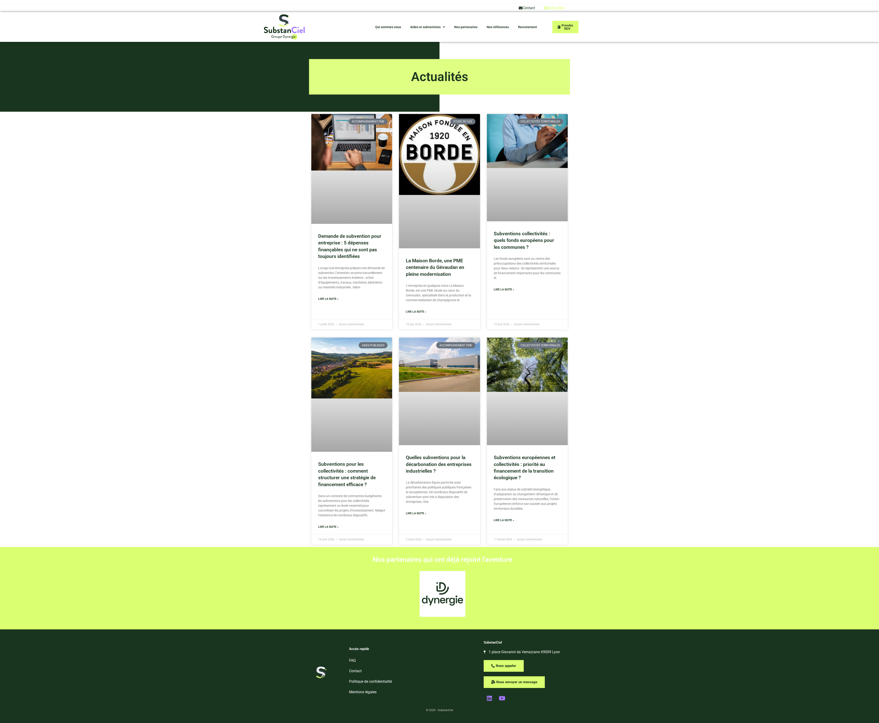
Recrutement (527, 27)
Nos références (498, 27)
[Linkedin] (489, 698)
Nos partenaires (465, 27)
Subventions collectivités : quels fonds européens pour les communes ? (524, 240)
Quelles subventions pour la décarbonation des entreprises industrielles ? (439, 464)
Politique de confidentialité (370, 681)
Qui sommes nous (388, 27)
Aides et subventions (425, 27)
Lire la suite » (328, 299)
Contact (528, 8)
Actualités (556, 8)
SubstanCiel (493, 642)
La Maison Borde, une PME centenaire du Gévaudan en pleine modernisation (435, 267)
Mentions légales (363, 692)
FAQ (352, 660)
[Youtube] (502, 698)
